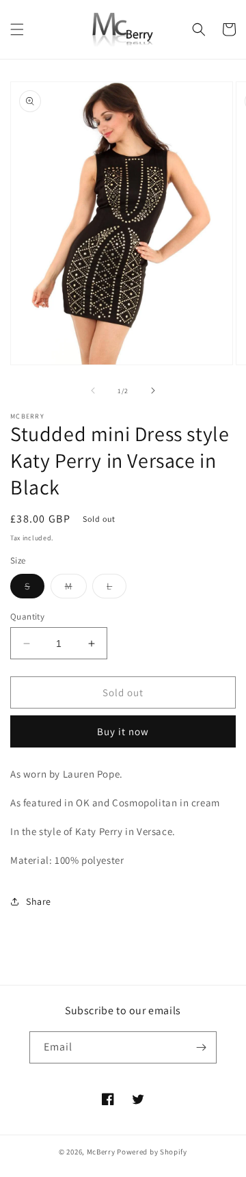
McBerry (101, 1151)
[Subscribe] (201, 1047)
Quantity (27, 616)
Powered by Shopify (152, 1151)
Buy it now (123, 731)
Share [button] (38, 901)
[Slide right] (153, 390)
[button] (17, 29)
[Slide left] (93, 390)
